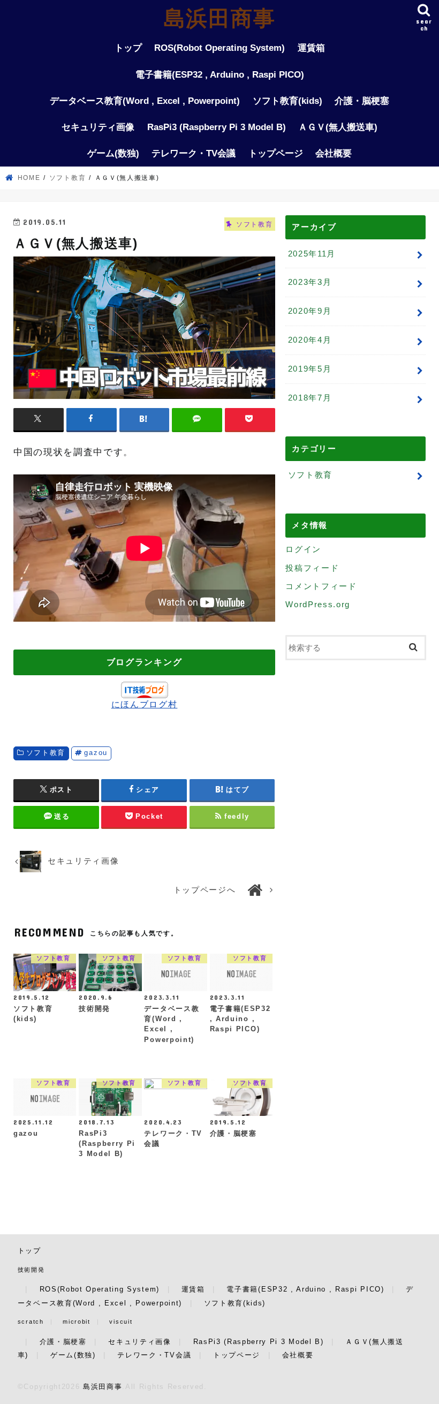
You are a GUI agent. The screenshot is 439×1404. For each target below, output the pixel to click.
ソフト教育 (45, 753)
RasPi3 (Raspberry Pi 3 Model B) (216, 127)
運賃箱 (311, 48)
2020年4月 (310, 339)
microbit (76, 1321)
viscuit (120, 1321)
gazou (95, 753)
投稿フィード (312, 567)
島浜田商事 (219, 18)
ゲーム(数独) (113, 153)
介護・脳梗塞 (362, 101)
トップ (128, 48)
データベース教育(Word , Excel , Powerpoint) (145, 101)
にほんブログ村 (144, 704)
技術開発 (31, 1269)
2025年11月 (312, 253)
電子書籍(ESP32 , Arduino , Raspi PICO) (219, 75)
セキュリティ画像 (98, 127)
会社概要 (333, 153)
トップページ (275, 153)
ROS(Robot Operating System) (219, 48)
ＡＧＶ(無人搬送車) (337, 127)
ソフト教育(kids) (287, 101)
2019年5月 (310, 368)
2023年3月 (310, 281)
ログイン (303, 549)
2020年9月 (310, 310)
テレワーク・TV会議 (194, 153)
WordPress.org (317, 604)
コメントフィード (321, 586)
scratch (31, 1321)
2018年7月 (310, 397)
